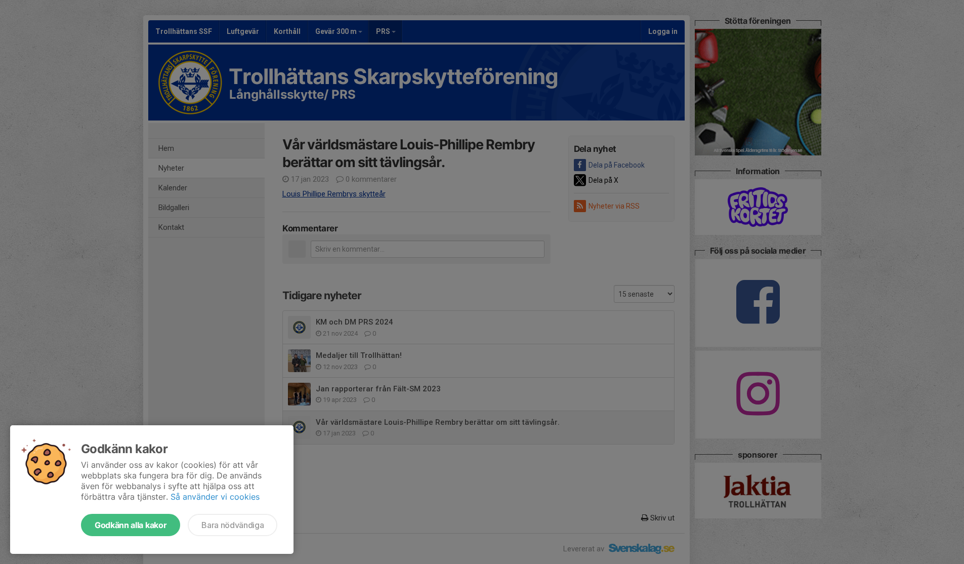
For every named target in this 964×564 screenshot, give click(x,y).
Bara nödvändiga (232, 525)
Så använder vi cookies (215, 497)
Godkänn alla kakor (130, 525)
